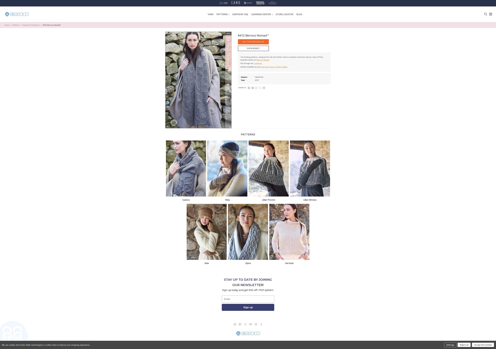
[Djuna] (248, 232)
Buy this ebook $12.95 (253, 42)
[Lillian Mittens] (310, 168)
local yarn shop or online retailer (274, 67)
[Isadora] (186, 168)
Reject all (464, 344)
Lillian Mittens (310, 200)
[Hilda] (227, 168)
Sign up (248, 307)
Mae (207, 263)
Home (7, 25)
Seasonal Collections (31, 25)
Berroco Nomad (263, 60)
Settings (450, 344)
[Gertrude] (289, 232)
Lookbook (258, 63)
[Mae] (207, 232)
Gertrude (289, 263)
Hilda (227, 200)
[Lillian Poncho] (269, 168)
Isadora (186, 200)
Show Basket (253, 48)
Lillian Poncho (268, 200)
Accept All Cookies (483, 344)
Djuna (248, 263)
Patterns (15, 25)
